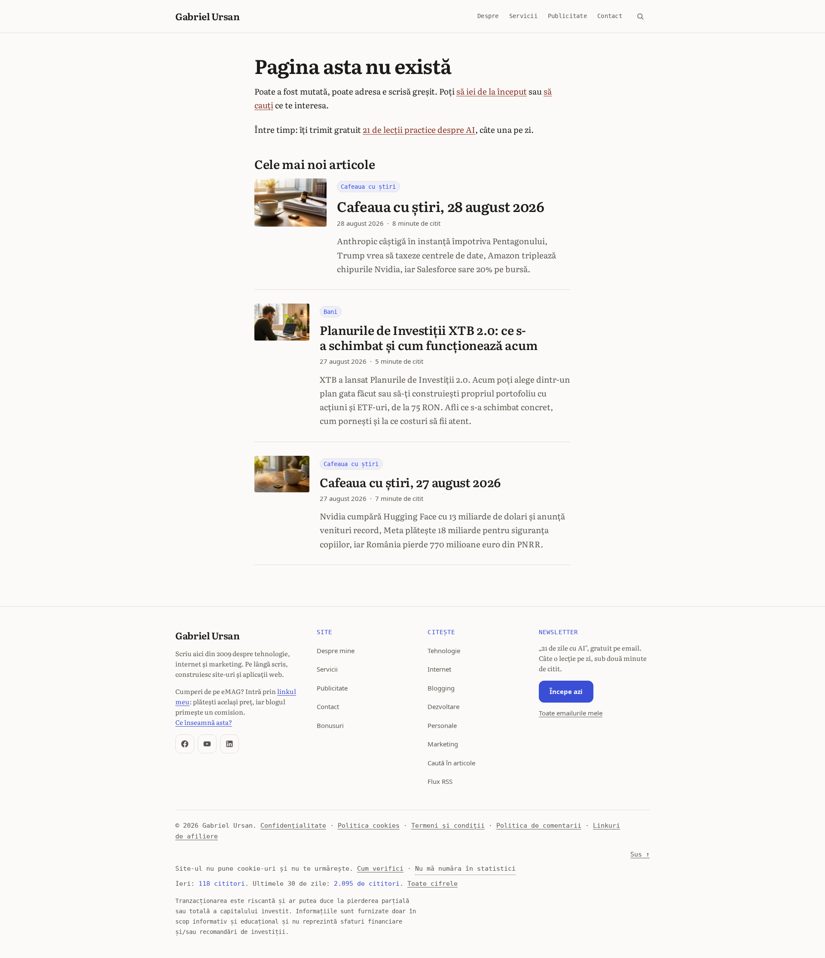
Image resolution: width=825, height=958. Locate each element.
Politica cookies (369, 825)
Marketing (443, 744)
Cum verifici (380, 868)
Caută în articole (451, 762)
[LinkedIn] (229, 743)
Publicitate (567, 15)
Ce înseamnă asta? (203, 722)
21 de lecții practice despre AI (419, 129)
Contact (609, 15)
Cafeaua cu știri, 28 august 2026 (440, 206)
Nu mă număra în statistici (465, 868)
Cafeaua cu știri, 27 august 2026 (410, 482)
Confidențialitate (293, 825)
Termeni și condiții (448, 825)
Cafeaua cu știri (368, 186)
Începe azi (566, 691)
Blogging (441, 688)
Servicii (523, 15)
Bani (330, 311)
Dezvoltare (443, 706)
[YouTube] (207, 743)
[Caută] (640, 16)
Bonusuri (330, 725)
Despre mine (335, 650)
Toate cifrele (432, 883)
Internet (439, 669)
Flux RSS (440, 781)
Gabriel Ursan (207, 16)
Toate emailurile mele (570, 713)
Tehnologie (444, 650)
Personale (442, 725)
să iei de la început (491, 91)
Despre (488, 15)
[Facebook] (184, 743)
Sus (640, 854)
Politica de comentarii (538, 825)
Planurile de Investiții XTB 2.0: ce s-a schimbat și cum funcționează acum (429, 337)
